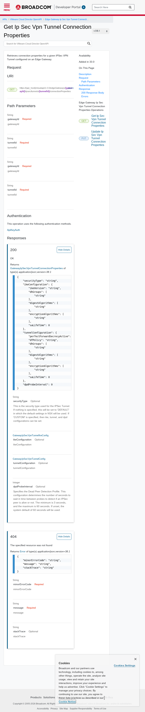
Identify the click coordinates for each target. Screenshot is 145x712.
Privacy (54, 708)
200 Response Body (92, 92)
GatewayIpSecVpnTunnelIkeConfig (30, 435)
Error (23, 551)
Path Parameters (90, 81)
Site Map (63, 708)
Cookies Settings (124, 665)
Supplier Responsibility (81, 708)
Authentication (87, 85)
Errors (84, 96)
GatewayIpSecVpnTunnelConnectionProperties (36, 268)
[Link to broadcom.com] (34, 7)
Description (85, 74)
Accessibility (43, 708)
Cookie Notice (67, 701)
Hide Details (64, 250)
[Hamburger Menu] (7, 5)
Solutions (49, 697)
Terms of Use (100, 708)
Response (84, 89)
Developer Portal (68, 7)
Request (83, 77)
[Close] (135, 659)
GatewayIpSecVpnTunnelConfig (29, 459)
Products (36, 697)
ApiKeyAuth (13, 230)
